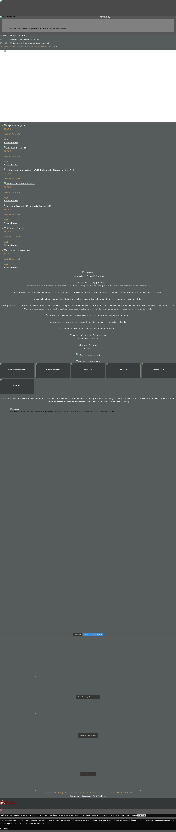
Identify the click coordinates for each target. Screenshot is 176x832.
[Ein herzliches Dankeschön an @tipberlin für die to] (66, 549)
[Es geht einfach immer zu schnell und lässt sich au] (21, 426)
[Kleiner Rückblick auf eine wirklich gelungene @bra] (110, 455)
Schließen (4, 828)
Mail (96, 338)
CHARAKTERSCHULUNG (17, 370)
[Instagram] (104, 17)
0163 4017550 (85, 338)
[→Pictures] (156, 292)
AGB (95, 796)
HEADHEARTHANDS (52, 370)
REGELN (123, 370)
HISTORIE (17, 386)
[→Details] (122, 322)
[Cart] (101, 17)
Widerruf (102, 796)
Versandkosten (11, 143)
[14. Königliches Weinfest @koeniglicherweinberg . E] (110, 425)
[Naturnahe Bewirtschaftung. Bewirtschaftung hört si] (66, 431)
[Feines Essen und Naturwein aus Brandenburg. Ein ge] (66, 599)
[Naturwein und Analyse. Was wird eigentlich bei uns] (110, 517)
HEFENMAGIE (158, 370)
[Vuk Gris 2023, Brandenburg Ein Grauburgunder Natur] (21, 598)
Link (37, 40)
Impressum (86, 796)
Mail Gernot (53, 46)
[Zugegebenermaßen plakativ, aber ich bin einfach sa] (66, 523)
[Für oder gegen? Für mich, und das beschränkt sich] (21, 518)
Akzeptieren (141, 815)
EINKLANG (88, 370)
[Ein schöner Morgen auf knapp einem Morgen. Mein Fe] (66, 465)
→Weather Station (107, 328)
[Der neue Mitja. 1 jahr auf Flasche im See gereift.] (21, 455)
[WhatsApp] (106, 17)
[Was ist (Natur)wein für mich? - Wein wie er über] (110, 598)
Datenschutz (75, 796)
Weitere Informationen (127, 815)
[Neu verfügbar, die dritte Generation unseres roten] (21, 559)
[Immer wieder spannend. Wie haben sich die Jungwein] (110, 544)
